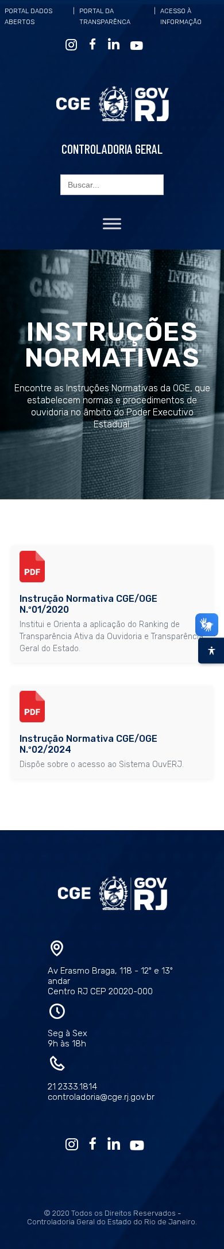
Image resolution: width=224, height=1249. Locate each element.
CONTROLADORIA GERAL (112, 148)
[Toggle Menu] (112, 223)
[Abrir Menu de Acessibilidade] (211, 650)
